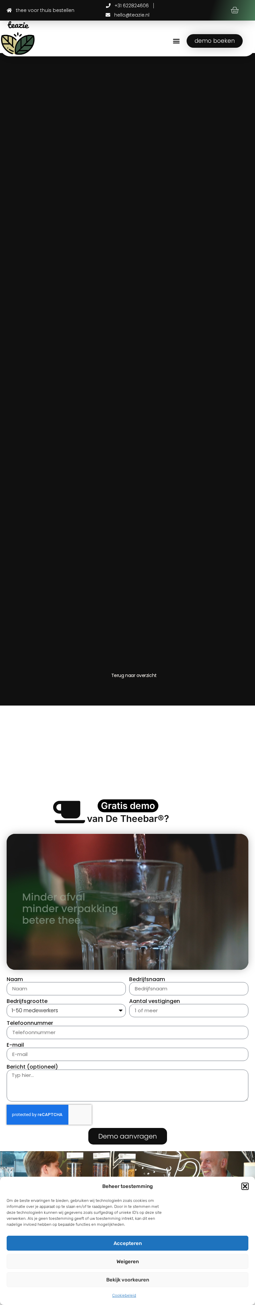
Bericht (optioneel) (32, 1067)
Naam (15, 979)
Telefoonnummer (30, 1023)
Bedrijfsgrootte (27, 1001)
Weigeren (128, 1262)
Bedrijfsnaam (147, 979)
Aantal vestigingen (154, 1001)
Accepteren (128, 1243)
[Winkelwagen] (234, 10)
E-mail (15, 1045)
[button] (245, 1186)
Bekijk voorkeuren (127, 1280)
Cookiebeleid (124, 1295)
